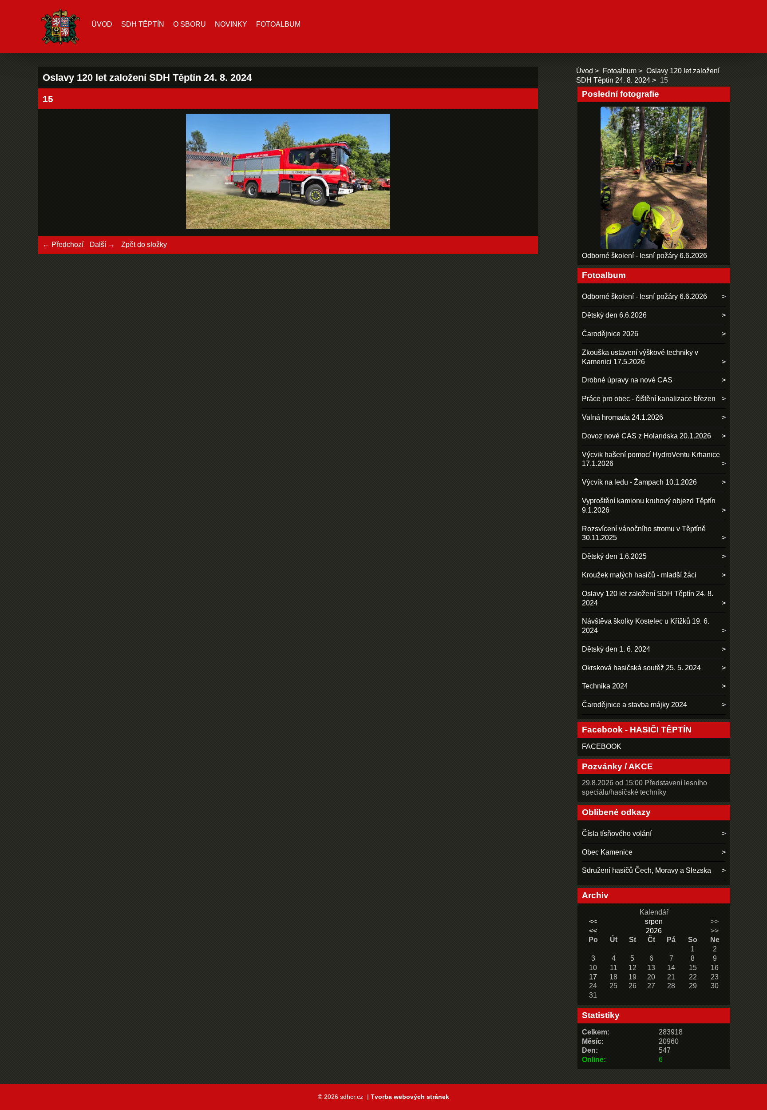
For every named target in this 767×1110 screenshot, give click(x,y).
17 (593, 977)
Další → (102, 244)
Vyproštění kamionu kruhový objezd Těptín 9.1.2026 (649, 505)
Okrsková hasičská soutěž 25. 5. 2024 (641, 668)
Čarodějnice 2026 (610, 334)
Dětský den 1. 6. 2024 (616, 649)
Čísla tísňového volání (617, 833)
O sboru (189, 24)
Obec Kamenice (607, 852)
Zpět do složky (144, 244)
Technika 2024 (605, 686)
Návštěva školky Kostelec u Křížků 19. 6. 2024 (645, 625)
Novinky (231, 24)
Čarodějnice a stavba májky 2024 (634, 704)
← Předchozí (63, 244)
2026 (654, 931)
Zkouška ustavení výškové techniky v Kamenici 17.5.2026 (640, 357)
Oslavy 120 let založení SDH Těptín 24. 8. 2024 (647, 598)
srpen (654, 921)
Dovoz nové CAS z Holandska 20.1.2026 (646, 436)
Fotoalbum (278, 24)
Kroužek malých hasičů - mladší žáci (639, 575)
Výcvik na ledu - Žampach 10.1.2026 (639, 482)
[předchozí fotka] (57, 172)
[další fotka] (519, 172)
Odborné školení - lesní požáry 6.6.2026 (644, 255)
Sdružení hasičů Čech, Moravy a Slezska (646, 870)
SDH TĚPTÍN (142, 24)
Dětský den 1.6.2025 (614, 556)
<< (593, 921)
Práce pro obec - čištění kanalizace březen (649, 398)
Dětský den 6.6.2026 (614, 315)
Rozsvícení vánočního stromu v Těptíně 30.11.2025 (644, 533)
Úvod (101, 24)
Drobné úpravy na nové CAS (627, 380)
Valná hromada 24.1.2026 (622, 417)
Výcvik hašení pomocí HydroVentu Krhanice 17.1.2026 (651, 459)
